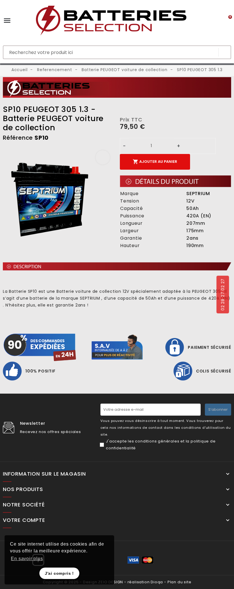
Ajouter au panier (155, 162)
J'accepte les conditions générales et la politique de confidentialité (160, 444)
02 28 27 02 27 (222, 294)
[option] (58, 199)
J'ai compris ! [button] (59, 573)
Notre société (24, 504)
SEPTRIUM (198, 193)
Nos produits (23, 489)
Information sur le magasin (44, 473)
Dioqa (157, 582)
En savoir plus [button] (27, 558)
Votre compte (24, 520)
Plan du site (179, 582)
